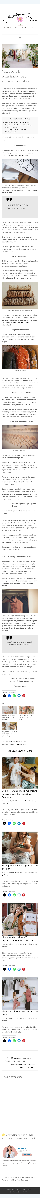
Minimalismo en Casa (18, 742)
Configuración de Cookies (19, 1192)
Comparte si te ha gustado (15, 130)
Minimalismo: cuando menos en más (16, 123)
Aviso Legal (11, 1189)
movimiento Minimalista (22, 155)
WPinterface (23, 1180)
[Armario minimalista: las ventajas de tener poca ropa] (9, 710)
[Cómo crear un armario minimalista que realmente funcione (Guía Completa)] (9, 726)
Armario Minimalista (21, 745)
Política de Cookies (24, 1189)
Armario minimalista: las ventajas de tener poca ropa (8, 717)
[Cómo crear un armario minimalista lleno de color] (26, 710)
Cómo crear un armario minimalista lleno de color (26, 717)
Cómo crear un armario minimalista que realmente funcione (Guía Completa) (9, 734)
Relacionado (11, 132)
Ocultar (27, 119)
